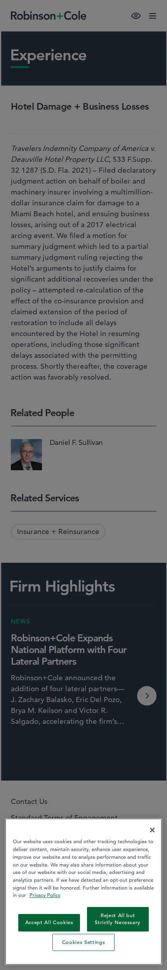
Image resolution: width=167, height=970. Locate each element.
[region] (83, 891)
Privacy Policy (45, 895)
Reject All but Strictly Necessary (118, 919)
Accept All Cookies (49, 922)
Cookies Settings (83, 942)
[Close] (152, 830)
